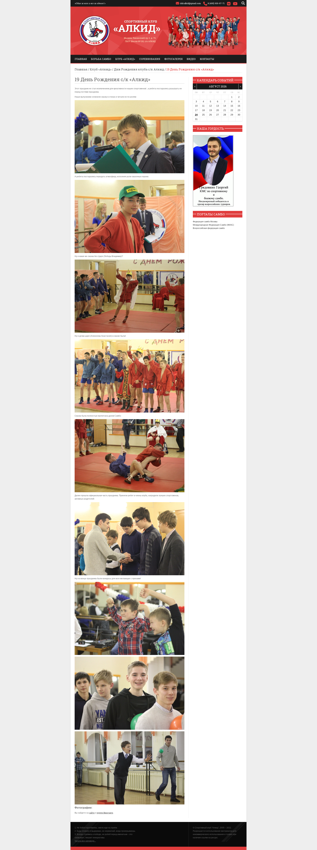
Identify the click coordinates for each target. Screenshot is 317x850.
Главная (81, 59)
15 (231, 105)
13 (217, 105)
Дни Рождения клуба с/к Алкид (139, 69)
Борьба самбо (101, 59)
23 (239, 110)
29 (231, 114)
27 (217, 114)
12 (210, 105)
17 (196, 110)
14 (224, 105)
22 (231, 110)
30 (239, 114)
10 (196, 105)
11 (203, 105)
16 (239, 105)
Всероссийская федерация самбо (209, 228)
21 (224, 110)
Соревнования (149, 59)
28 (224, 114)
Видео (191, 59)
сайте (92, 813)
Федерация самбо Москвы (205, 221)
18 (203, 110)
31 (196, 119)
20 (217, 110)
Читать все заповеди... (85, 841)
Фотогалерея (173, 59)
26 (210, 114)
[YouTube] (235, 3)
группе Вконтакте (105, 813)
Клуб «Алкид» (125, 59)
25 (203, 114)
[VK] (228, 3)
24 (196, 114)
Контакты (207, 59)
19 (210, 110)
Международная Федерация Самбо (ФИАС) (213, 225)
